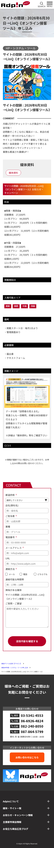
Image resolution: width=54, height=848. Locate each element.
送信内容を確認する (27, 641)
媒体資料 (13, 172)
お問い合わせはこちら (27, 757)
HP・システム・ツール (21, 48)
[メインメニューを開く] (50, 4)
